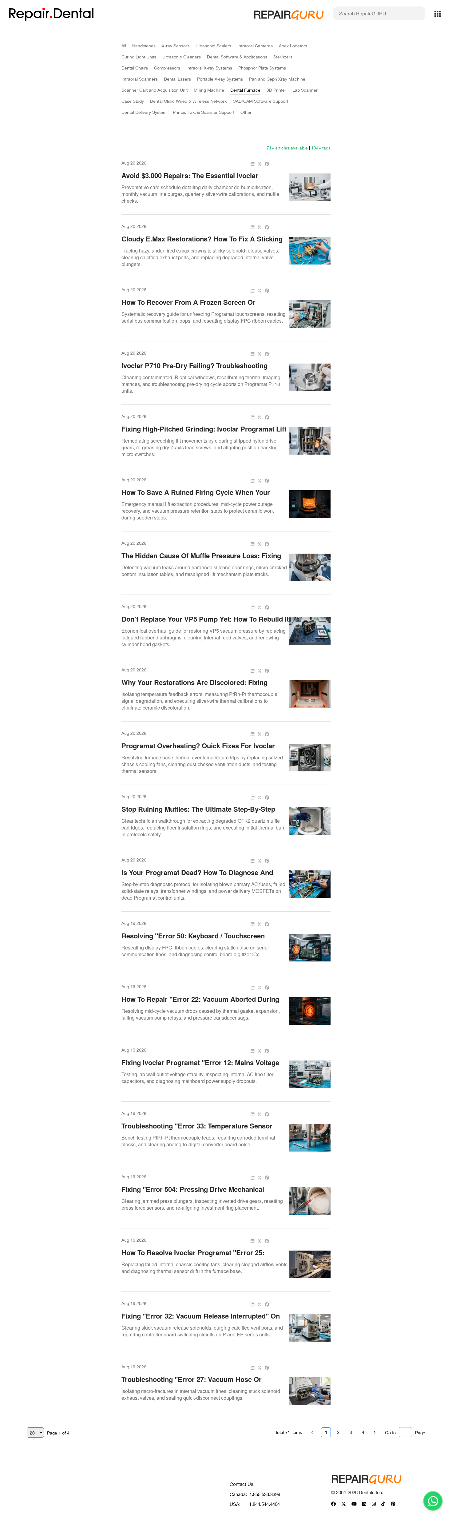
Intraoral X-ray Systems (209, 67)
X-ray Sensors (175, 45)
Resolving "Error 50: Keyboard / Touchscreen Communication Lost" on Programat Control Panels (203, 940)
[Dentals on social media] (333, 1503)
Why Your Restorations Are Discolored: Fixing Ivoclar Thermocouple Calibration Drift (194, 686)
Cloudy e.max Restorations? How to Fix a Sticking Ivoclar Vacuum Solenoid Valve (202, 243)
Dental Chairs (134, 67)
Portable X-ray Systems (220, 79)
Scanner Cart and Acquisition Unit (154, 90)
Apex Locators (293, 45)
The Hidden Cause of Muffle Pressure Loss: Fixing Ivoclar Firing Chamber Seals (201, 560)
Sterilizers (282, 56)
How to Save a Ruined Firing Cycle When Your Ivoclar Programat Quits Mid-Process (195, 496)
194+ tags (321, 147)
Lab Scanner (305, 90)
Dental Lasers (177, 79)
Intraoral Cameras (255, 45)
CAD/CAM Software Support (260, 101)
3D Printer (276, 90)
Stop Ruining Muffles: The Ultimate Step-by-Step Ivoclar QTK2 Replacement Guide (198, 813)
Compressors (167, 67)
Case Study (132, 101)
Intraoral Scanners (139, 79)
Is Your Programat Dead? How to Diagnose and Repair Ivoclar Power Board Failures (197, 876)
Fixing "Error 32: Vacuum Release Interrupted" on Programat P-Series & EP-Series (200, 1320)
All (123, 45)
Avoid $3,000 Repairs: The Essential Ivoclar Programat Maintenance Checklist (189, 179)
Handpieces (144, 45)
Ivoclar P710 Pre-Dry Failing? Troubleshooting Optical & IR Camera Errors (194, 370)
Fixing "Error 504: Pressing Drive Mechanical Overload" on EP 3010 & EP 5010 (192, 1193)
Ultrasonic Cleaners (181, 56)
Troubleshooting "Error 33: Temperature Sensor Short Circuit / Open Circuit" (196, 1130)
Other (246, 112)
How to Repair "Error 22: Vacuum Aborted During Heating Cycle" (200, 1003)
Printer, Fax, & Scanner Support (203, 112)
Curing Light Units (138, 56)
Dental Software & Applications (237, 56)
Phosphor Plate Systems (262, 67)
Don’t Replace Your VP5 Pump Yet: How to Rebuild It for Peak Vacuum (205, 623)
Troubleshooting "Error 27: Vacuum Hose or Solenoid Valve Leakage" (191, 1383)
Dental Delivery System (144, 112)
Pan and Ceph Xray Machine (277, 79)
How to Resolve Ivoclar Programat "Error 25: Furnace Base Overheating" (192, 1257)
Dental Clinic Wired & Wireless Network (188, 101)
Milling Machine (209, 90)
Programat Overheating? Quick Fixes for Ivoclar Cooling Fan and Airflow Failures (198, 750)
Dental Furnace (245, 90)
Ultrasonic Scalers (213, 45)
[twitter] (259, 164)
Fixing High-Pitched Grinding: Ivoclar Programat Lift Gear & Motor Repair (203, 433)
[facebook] (267, 164)
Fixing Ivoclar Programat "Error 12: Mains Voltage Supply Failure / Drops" (200, 1066)
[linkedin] (252, 164)
